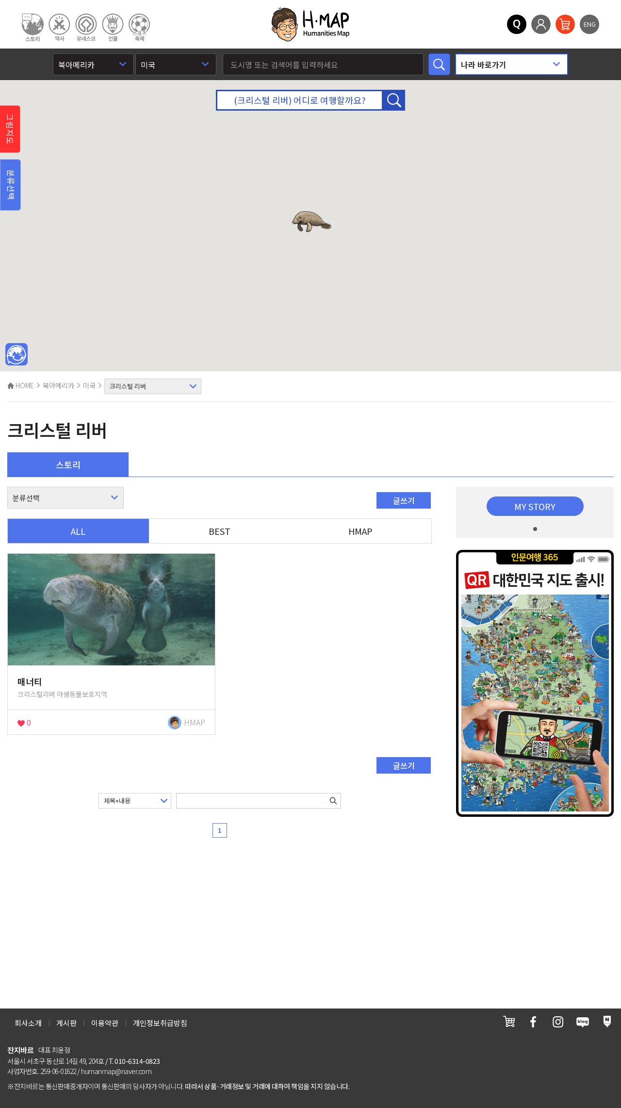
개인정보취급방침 (160, 1023)
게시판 (66, 1023)
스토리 (68, 464)
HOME (24, 385)
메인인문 (16, 354)
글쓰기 (404, 500)
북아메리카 (58, 385)
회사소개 (28, 1023)
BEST (219, 531)
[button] (311, 221)
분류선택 (11, 184)
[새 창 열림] (509, 1021)
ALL (78, 531)
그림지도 (10, 129)
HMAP (360, 531)
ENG (590, 24)
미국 (89, 385)
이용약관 (104, 1023)
